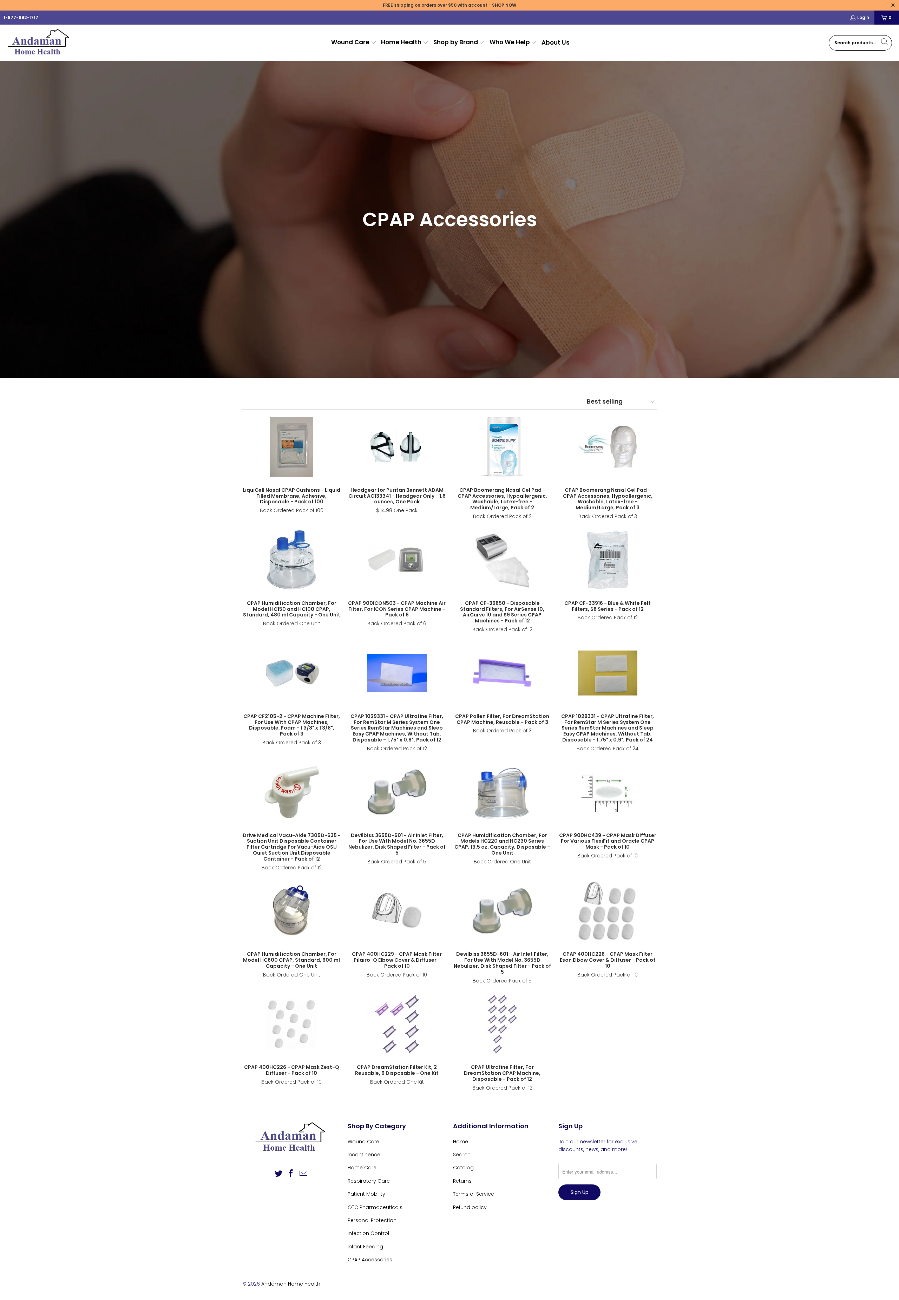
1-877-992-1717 (21, 17)
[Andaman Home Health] (39, 42)
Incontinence (364, 1154)
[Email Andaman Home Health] (303, 1173)
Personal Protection (372, 1220)
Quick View (291, 462)
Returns (462, 1180)
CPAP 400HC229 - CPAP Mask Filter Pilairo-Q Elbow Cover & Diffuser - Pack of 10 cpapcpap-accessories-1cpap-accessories (397, 911)
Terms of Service (473, 1193)
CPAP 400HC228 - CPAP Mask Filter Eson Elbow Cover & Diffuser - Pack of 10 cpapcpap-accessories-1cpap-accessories (607, 911)
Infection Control (368, 1233)
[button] (353, 42)
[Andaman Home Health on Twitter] (278, 1173)
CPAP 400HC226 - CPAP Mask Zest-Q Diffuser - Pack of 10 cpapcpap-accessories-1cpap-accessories (291, 1024)
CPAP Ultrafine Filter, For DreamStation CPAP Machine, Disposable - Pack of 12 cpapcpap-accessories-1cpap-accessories (502, 1024)
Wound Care (363, 1141)
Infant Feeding (365, 1246)
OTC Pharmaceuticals (375, 1207)
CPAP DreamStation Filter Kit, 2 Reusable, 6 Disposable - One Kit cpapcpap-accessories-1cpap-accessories (397, 1024)
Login (863, 17)
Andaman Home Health (290, 1283)
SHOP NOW (504, 5)
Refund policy (470, 1207)
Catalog (463, 1167)
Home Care (362, 1167)
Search (462, 1154)
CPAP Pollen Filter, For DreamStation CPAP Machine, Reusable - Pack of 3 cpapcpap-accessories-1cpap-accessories (502, 673)
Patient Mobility (366, 1193)
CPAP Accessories (370, 1259)
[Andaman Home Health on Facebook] (291, 1173)
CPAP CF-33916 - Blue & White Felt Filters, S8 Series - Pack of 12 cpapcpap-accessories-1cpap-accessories (607, 560)
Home (460, 1141)
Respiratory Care (369, 1180)
